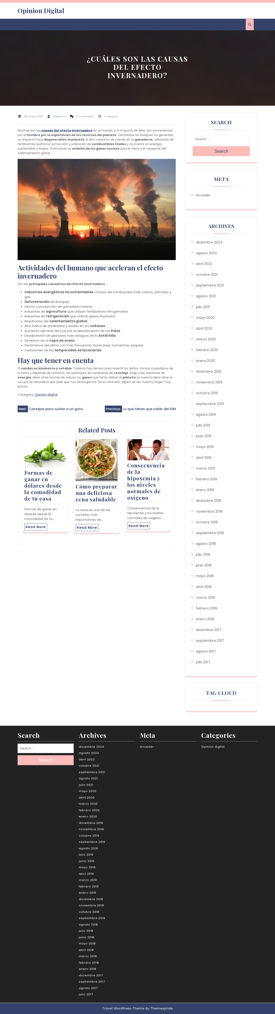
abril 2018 (204, 586)
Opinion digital (46, 394)
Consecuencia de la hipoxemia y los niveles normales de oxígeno (146, 481)
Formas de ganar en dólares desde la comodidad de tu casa (43, 485)
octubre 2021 (207, 274)
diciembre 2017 (208, 629)
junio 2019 (203, 436)
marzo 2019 (205, 468)
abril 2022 (204, 263)
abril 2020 (204, 328)
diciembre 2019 (208, 371)
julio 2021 (203, 306)
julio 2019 (203, 425)
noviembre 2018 (209, 511)
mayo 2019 (205, 446)
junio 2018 (204, 565)
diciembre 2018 (208, 500)
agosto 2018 (206, 543)
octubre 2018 (207, 522)
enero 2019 (205, 489)
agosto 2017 (206, 651)
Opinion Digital (41, 10)
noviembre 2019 (209, 382)
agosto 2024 (206, 253)
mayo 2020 (205, 317)
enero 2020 (205, 360)
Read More (36, 527)
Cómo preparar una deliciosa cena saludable (96, 493)
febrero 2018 (206, 608)
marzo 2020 (206, 339)
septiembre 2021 (210, 285)
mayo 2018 (205, 576)
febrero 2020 (207, 349)
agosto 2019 (206, 414)
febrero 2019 (206, 479)
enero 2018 (205, 619)
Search (221, 151)
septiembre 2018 (210, 532)
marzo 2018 (205, 597)
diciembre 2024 (209, 242)
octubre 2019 (207, 393)
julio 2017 (203, 662)
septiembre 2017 (210, 640)
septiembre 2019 (210, 403)
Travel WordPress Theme (123, 1008)
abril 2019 (203, 457)
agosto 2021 (206, 296)
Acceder (203, 195)
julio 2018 (203, 554)
